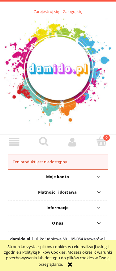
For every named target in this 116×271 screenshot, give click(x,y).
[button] (14, 142)
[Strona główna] (58, 70)
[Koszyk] (101, 141)
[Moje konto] (72, 142)
